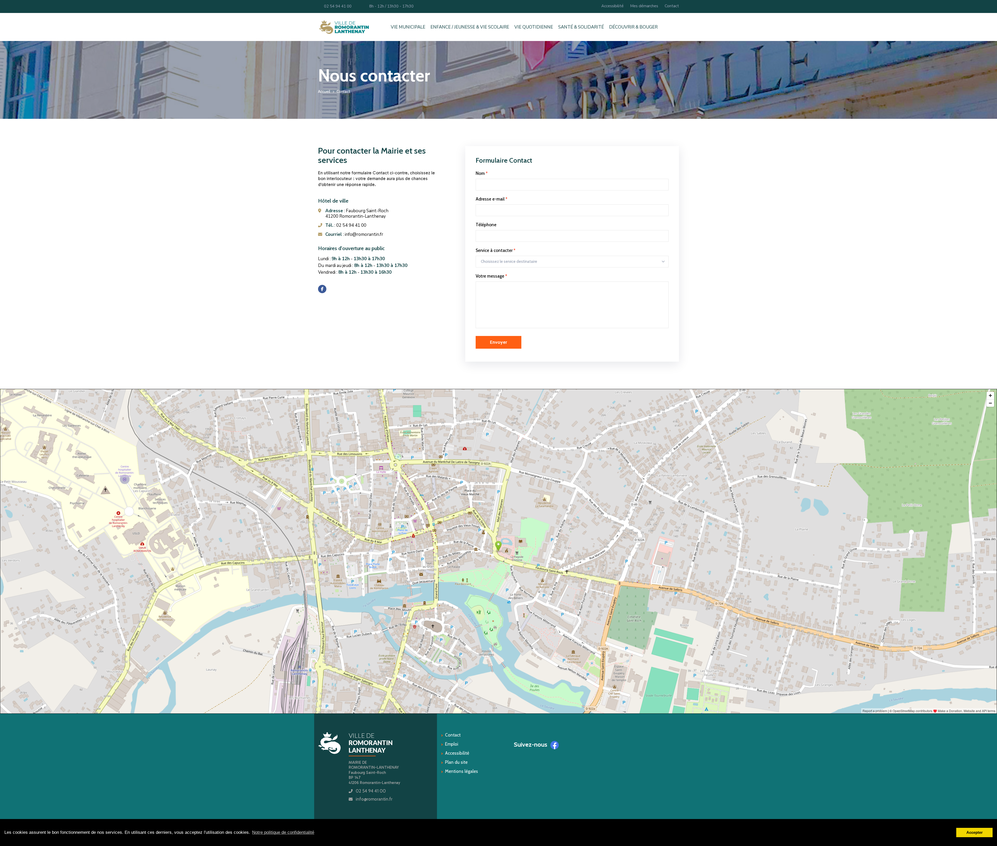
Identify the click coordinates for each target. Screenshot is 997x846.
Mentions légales (461, 771)
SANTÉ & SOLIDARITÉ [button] (581, 27)
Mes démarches (644, 6)
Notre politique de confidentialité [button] (283, 832)
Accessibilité (612, 6)
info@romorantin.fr (374, 799)
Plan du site (456, 762)
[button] (678, 27)
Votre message (491, 276)
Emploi (451, 744)
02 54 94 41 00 (336, 6)
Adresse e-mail (491, 199)
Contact (672, 6)
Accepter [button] (974, 832)
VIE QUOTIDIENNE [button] (533, 27)
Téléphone (486, 224)
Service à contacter (495, 250)
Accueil (324, 91)
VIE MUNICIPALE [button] (408, 27)
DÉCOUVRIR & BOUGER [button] (633, 27)
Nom (482, 173)
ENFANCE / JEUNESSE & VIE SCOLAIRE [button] (469, 27)
